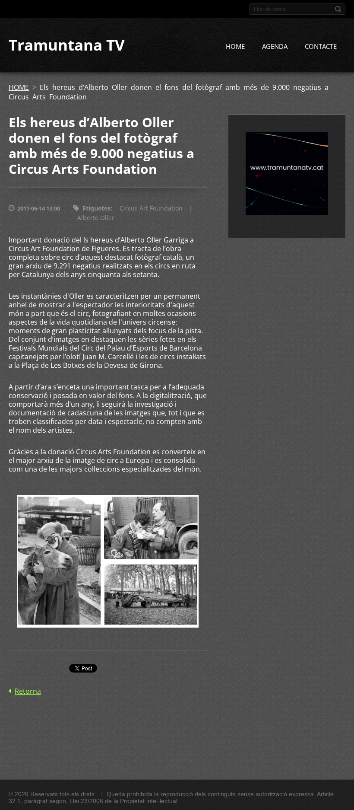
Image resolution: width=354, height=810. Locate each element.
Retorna (28, 691)
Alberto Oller (95, 218)
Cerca (338, 9)
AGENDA (275, 46)
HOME (235, 46)
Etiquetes (96, 208)
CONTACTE (321, 46)
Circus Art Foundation (151, 208)
